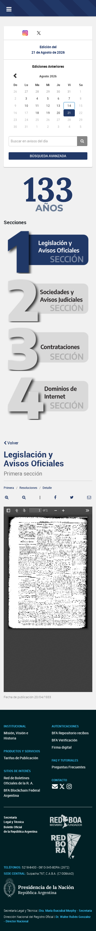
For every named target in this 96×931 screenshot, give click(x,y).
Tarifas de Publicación (21, 758)
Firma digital (62, 747)
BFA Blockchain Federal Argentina (22, 793)
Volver (12, 443)
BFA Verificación (64, 740)
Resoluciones (28, 488)
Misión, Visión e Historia (16, 735)
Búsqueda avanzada (48, 155)
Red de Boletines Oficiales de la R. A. (18, 780)
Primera (9, 488)
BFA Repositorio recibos (70, 733)
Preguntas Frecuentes (68, 767)
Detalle (47, 488)
